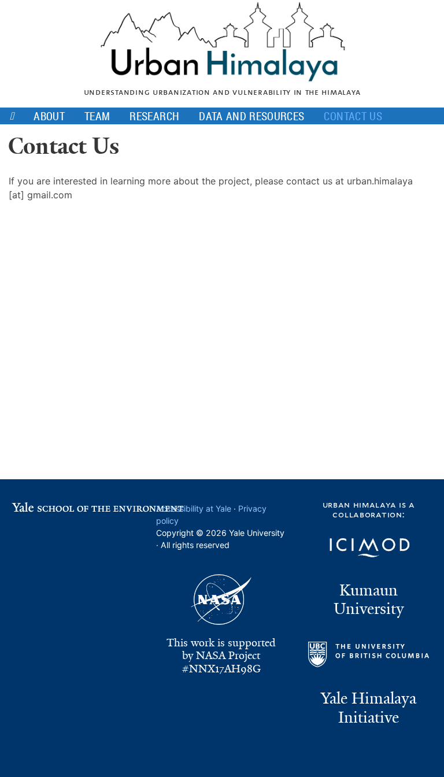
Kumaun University (369, 599)
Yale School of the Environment (83, 506)
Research (154, 115)
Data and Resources (251, 115)
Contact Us (353, 115)
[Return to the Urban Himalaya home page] (222, 76)
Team (97, 115)
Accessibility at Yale (193, 508)
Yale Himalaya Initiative (368, 708)
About (49, 115)
